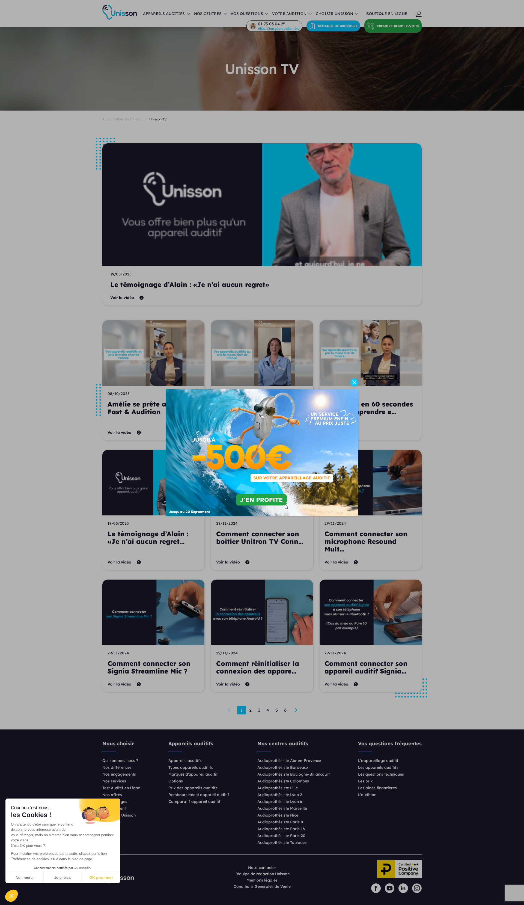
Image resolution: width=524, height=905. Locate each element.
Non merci (24, 877)
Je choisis (62, 877)
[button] (11, 895)
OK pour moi (101, 877)
